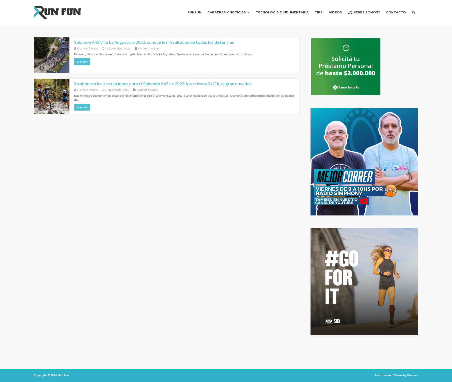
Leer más (82, 61)
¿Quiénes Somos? (364, 12)
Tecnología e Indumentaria (282, 12)
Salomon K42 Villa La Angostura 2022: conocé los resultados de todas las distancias (154, 42)
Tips (319, 12)
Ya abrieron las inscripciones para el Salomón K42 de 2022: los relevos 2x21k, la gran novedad (163, 83)
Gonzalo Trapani (87, 48)
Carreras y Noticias (226, 12)
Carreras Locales (148, 48)
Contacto (396, 12)
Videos (335, 12)
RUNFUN (194, 12)
